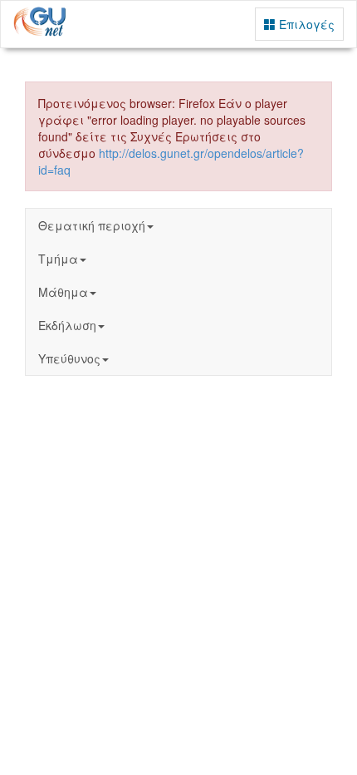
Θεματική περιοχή (91, 225)
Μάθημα (63, 292)
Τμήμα (58, 258)
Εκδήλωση (67, 325)
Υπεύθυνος (69, 358)
